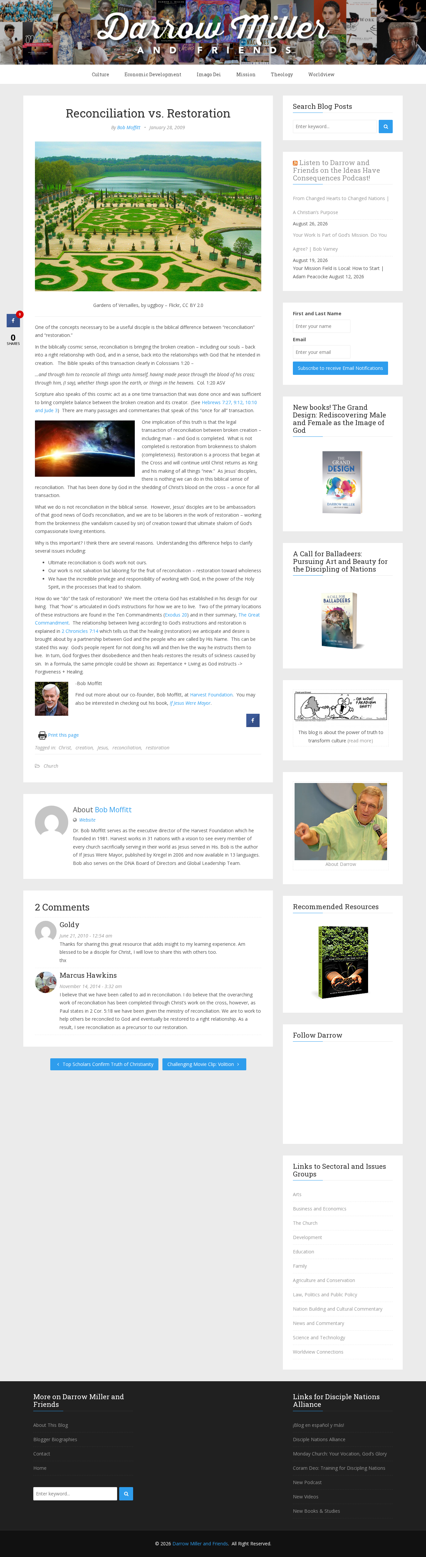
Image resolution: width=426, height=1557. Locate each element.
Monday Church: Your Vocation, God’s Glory (340, 1453)
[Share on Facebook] (253, 725)
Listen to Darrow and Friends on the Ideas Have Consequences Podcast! (336, 170)
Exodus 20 (176, 615)
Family (300, 1266)
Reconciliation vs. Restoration (148, 113)
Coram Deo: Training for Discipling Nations (339, 1468)
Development (307, 1237)
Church (51, 766)
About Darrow (340, 864)
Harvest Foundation (211, 694)
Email (299, 339)
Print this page (63, 735)
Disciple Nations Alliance (319, 1439)
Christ (65, 747)
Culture (100, 74)
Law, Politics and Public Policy (325, 1294)
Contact (41, 1453)
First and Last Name (317, 313)
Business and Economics (319, 1208)
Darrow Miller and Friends (200, 1543)
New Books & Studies (316, 1511)
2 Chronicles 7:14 (80, 631)
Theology (282, 74)
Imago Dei (209, 74)
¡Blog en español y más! (318, 1425)
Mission (246, 74)
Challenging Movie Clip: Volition (201, 1064)
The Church (305, 1223)
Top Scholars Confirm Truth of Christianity (107, 1064)
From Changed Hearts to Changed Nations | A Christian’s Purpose (341, 205)
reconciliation (126, 747)
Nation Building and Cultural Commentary (337, 1309)
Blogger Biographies (55, 1439)
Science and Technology (319, 1337)
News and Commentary (318, 1323)
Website (87, 820)
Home (40, 1468)
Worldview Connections (318, 1352)
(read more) (360, 740)
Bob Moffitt (128, 127)
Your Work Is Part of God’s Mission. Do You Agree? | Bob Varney (340, 242)
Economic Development (152, 74)
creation (84, 747)
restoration (157, 747)
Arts (297, 1194)
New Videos (306, 1496)
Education (303, 1251)
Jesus (103, 747)
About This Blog (50, 1425)
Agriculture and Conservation (324, 1280)
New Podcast (307, 1482)
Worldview (321, 74)
